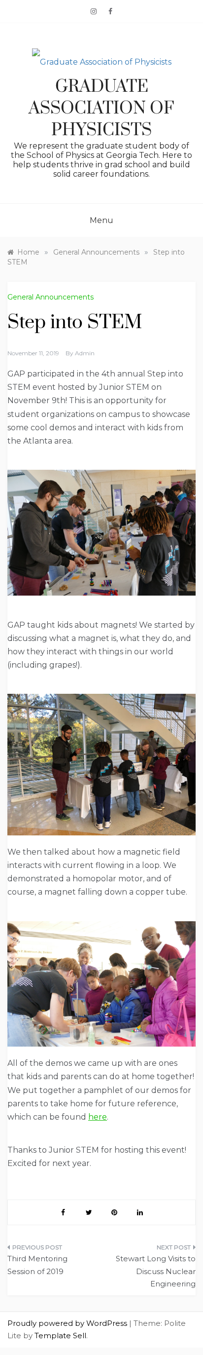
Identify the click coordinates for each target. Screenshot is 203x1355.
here (97, 1117)
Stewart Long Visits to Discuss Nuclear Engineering (156, 1271)
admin (85, 353)
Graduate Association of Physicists (101, 108)
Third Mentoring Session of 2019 (37, 1265)
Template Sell (60, 1335)
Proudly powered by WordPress (68, 1323)
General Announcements (50, 297)
